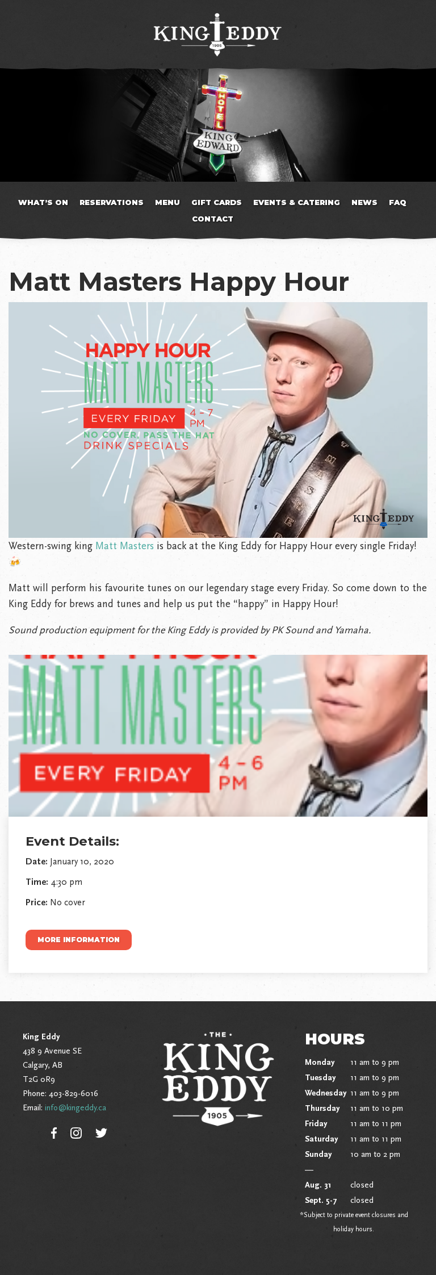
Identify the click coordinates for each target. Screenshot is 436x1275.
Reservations (111, 202)
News (364, 202)
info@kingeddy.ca (75, 1107)
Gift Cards (216, 202)
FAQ (397, 202)
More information (78, 939)
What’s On (43, 202)
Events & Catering (296, 202)
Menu (167, 202)
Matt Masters (124, 546)
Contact (212, 218)
